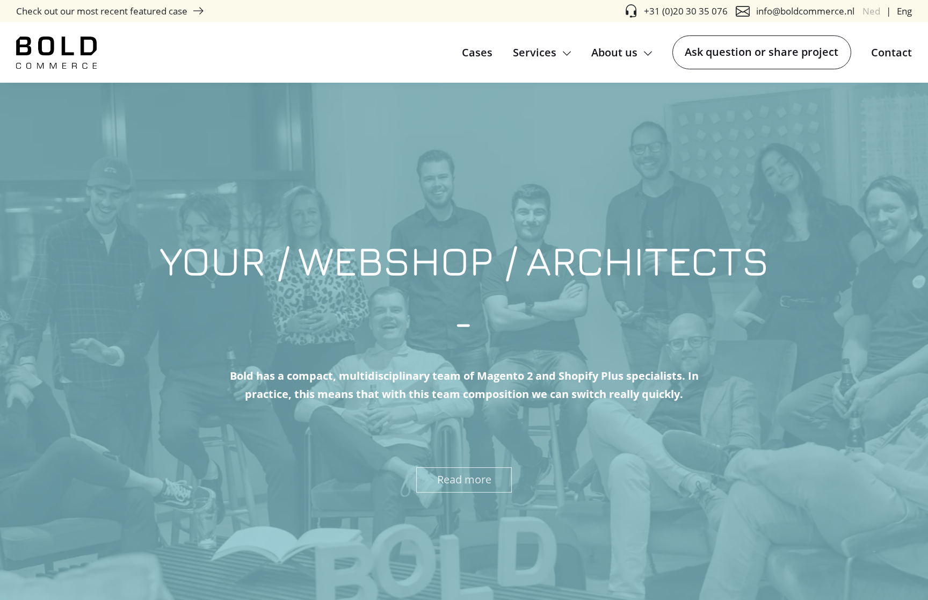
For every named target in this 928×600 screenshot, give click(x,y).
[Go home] (56, 52)
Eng (904, 11)
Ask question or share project (761, 52)
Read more (464, 479)
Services (536, 52)
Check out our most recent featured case (101, 11)
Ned (871, 11)
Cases (477, 52)
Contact (891, 52)
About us (615, 52)
